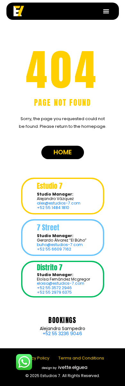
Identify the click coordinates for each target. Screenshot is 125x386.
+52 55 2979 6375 (54, 292)
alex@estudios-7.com (58, 203)
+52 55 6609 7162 (54, 249)
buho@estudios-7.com (60, 244)
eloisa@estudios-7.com (60, 283)
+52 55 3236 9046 (62, 333)
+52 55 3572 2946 (54, 287)
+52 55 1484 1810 (53, 207)
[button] (106, 11)
